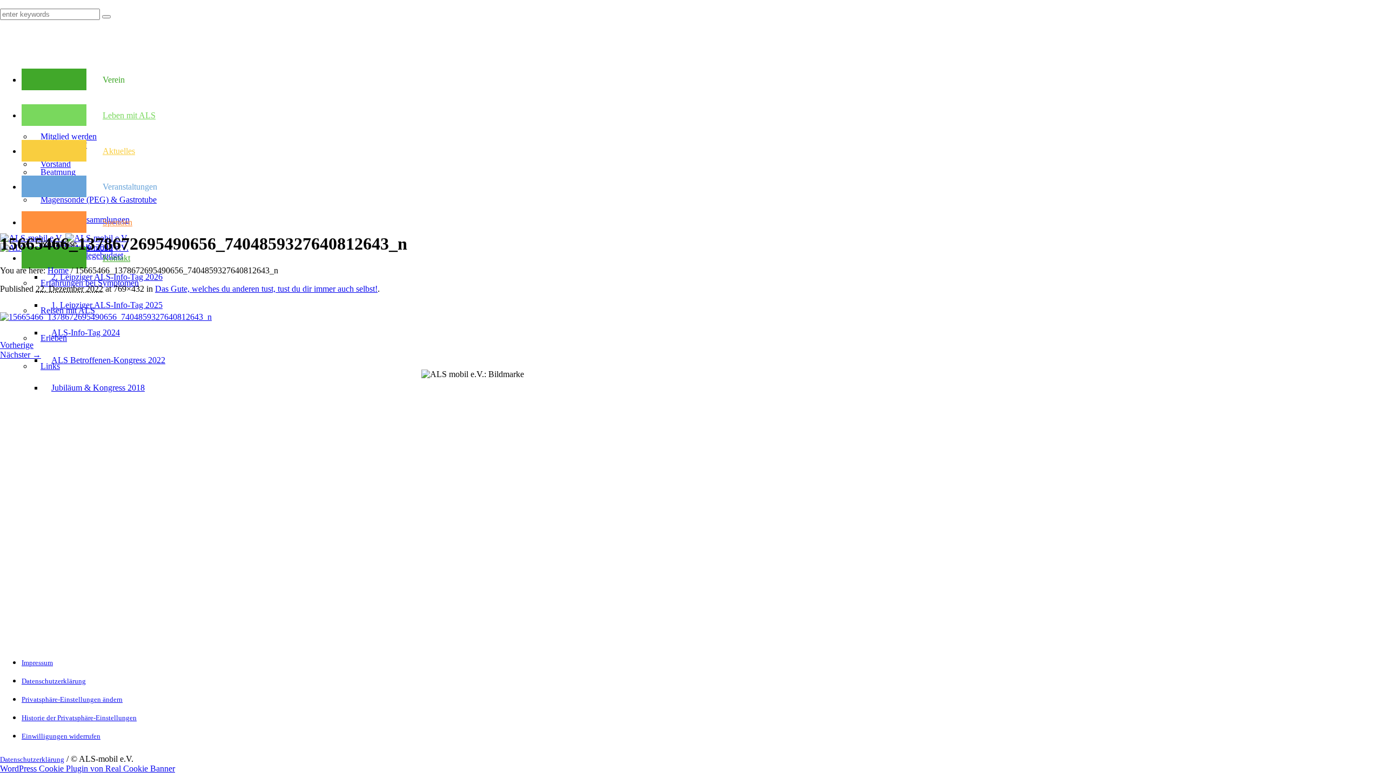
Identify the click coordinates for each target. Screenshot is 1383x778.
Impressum (37, 663)
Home (58, 270)
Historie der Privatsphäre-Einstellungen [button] (79, 718)
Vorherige (16, 345)
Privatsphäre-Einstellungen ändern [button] (72, 699)
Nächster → (20, 354)
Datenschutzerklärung (54, 681)
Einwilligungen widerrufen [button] (61, 736)
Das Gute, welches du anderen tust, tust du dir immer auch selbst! (266, 288)
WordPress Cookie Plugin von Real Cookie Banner (87, 768)
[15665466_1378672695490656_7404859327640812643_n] (106, 316)
